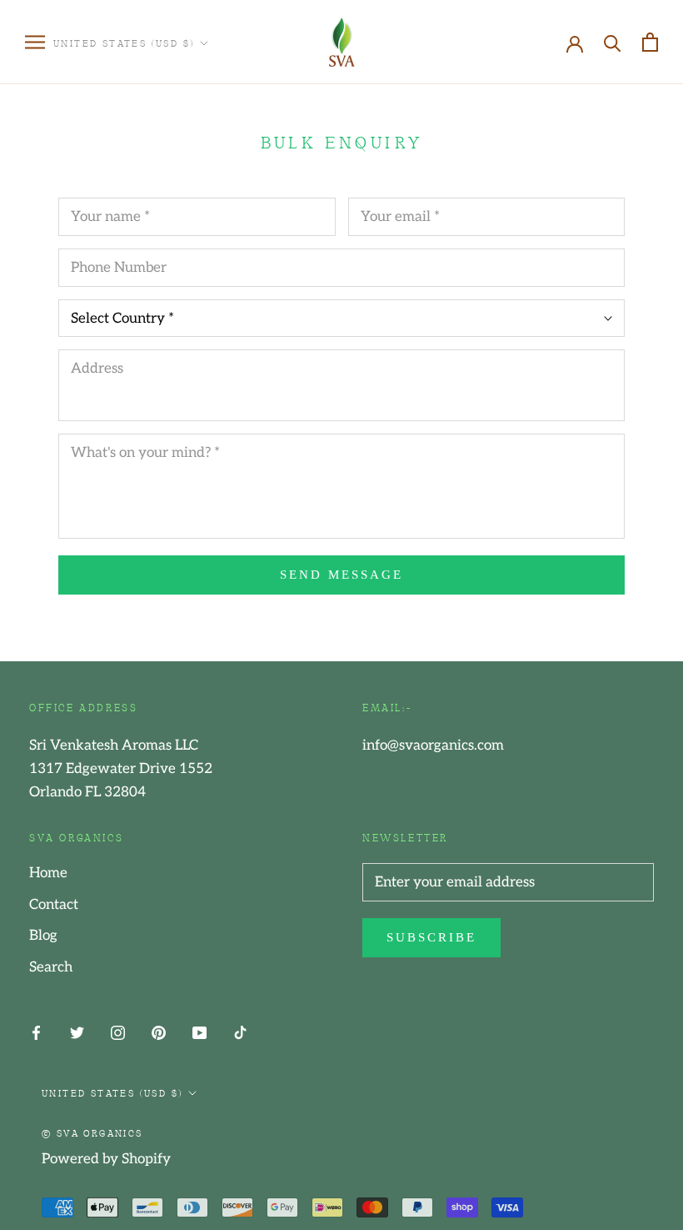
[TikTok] (240, 1031)
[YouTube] (199, 1031)
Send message (341, 574)
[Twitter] (77, 1031)
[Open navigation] (35, 42)
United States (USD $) (123, 42)
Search (50, 967)
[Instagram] (118, 1031)
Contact (53, 904)
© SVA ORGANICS (92, 1132)
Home (48, 873)
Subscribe (431, 937)
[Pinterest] (159, 1031)
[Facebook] (36, 1031)
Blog (43, 935)
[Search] (612, 42)
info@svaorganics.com (433, 745)
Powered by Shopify (106, 1159)
